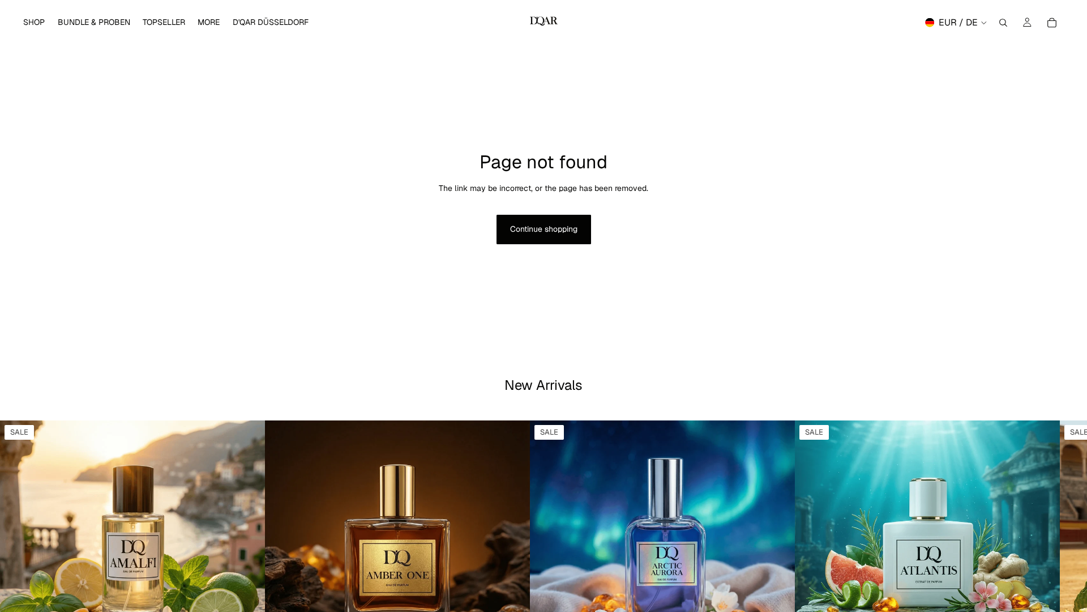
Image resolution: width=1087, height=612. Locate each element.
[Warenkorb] (1051, 22)
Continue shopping (543, 229)
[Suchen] (1003, 22)
